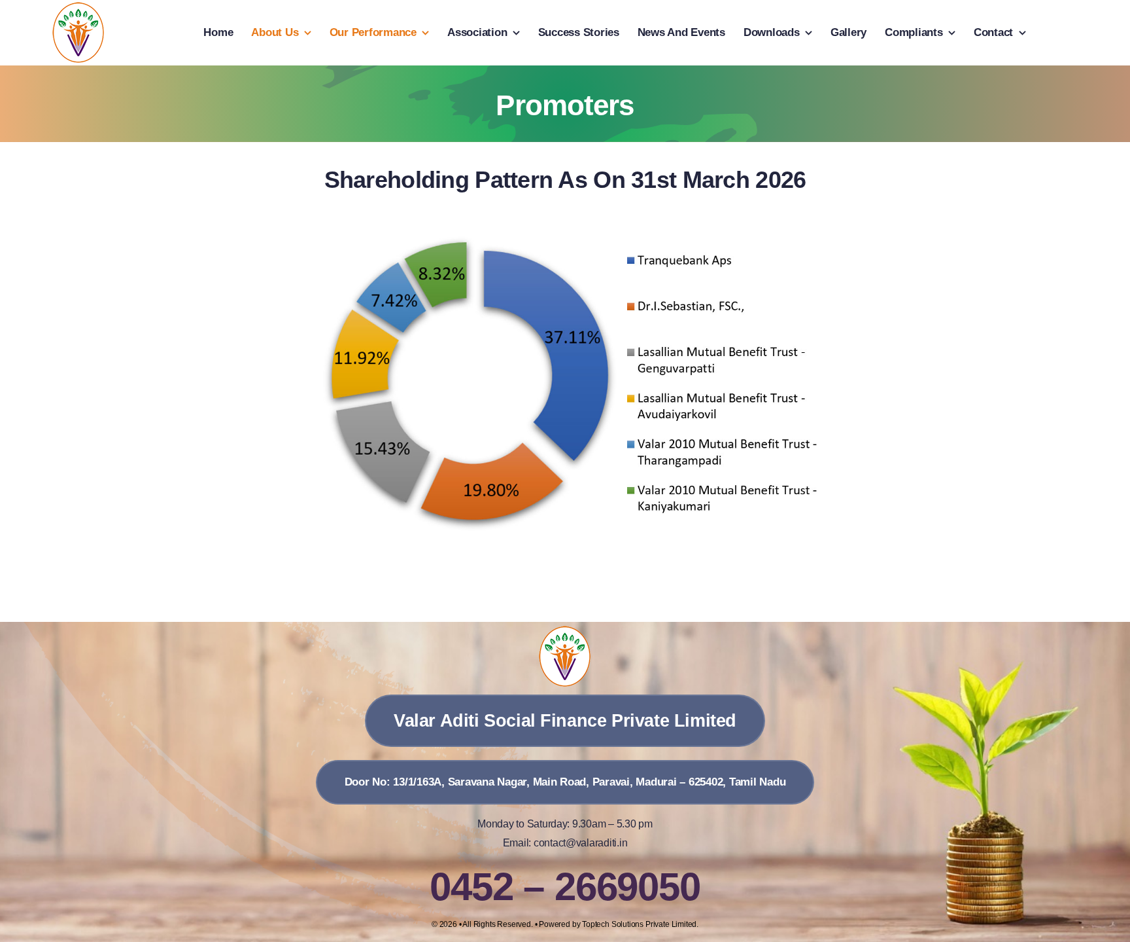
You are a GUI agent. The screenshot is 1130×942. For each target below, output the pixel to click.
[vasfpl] (78, 7)
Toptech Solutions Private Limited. (640, 924)
